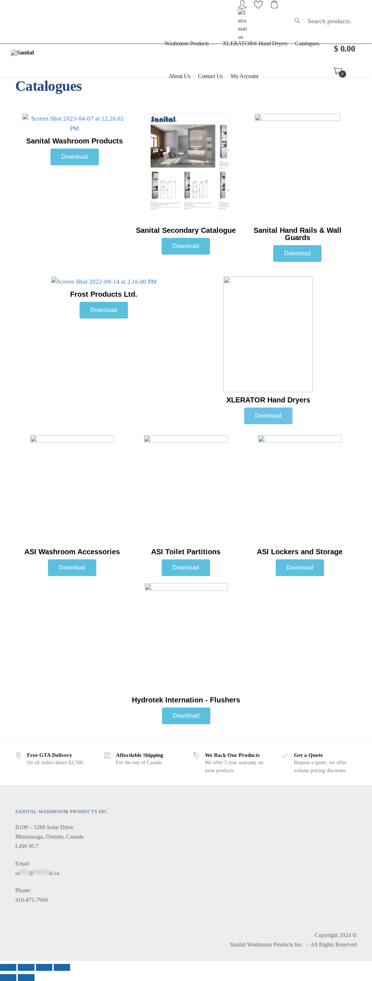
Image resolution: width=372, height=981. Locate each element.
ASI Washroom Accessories (72, 552)
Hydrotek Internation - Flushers (186, 700)
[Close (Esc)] (8, 967)
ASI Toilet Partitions (186, 552)
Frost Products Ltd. (103, 294)
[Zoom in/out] (62, 967)
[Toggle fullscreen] (44, 967)
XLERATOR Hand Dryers (268, 400)
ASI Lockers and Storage (300, 552)
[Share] (26, 967)
